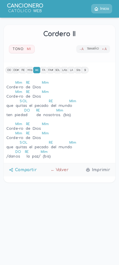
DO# (16, 70)
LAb (64, 70)
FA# (50, 70)
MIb (29, 70)
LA (71, 70)
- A (82, 49)
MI (36, 70)
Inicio (104, 9)
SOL (57, 70)
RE (23, 70)
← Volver (59, 170)
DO (9, 70)
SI (85, 70)
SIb (78, 70)
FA (43, 70)
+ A (104, 49)
